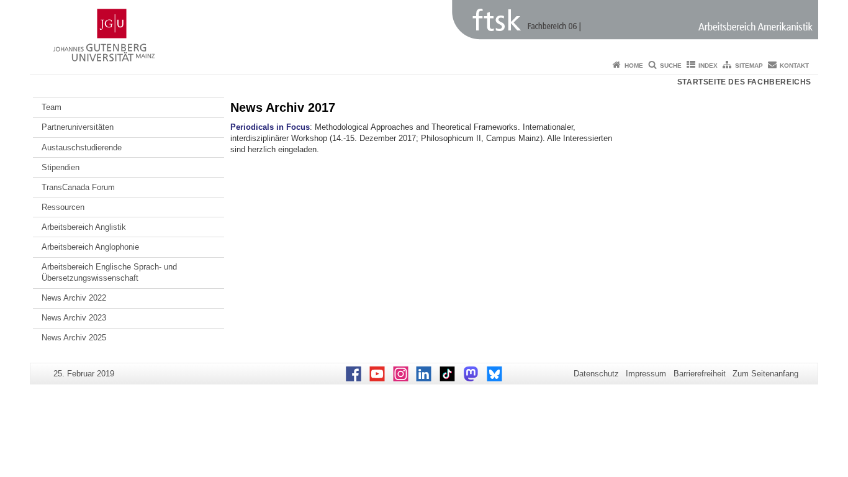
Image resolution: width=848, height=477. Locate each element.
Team (51, 107)
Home (634, 65)
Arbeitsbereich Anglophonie (90, 247)
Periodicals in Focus (270, 127)
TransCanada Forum (78, 187)
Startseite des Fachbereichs (744, 82)
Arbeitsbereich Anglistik (84, 227)
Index (708, 65)
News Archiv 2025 (74, 337)
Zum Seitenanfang (765, 373)
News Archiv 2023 (74, 317)
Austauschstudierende (82, 147)
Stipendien (60, 167)
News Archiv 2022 (74, 297)
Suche (671, 65)
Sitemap (749, 65)
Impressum (646, 373)
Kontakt (794, 65)
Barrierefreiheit (700, 373)
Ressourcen (63, 207)
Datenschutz (596, 373)
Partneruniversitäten (78, 127)
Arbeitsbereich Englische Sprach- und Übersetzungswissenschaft (109, 272)
